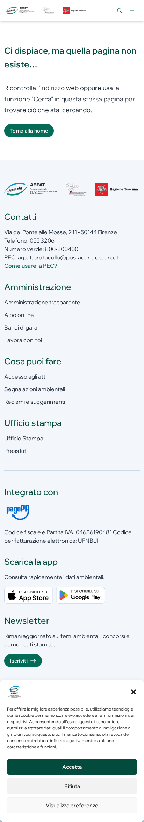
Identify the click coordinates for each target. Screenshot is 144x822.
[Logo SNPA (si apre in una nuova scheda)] (48, 10)
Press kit (15, 450)
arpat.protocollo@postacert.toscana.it (68, 257)
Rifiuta (72, 786)
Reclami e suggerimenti (34, 401)
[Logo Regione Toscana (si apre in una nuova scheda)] (75, 10)
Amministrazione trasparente (42, 302)
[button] (133, 691)
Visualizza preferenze (72, 805)
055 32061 (43, 240)
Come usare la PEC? (30, 265)
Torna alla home (29, 131)
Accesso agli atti (25, 376)
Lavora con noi (23, 340)
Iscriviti (19, 661)
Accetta (72, 766)
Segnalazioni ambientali (34, 389)
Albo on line (19, 314)
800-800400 (61, 248)
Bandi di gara (20, 327)
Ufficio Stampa (23, 438)
